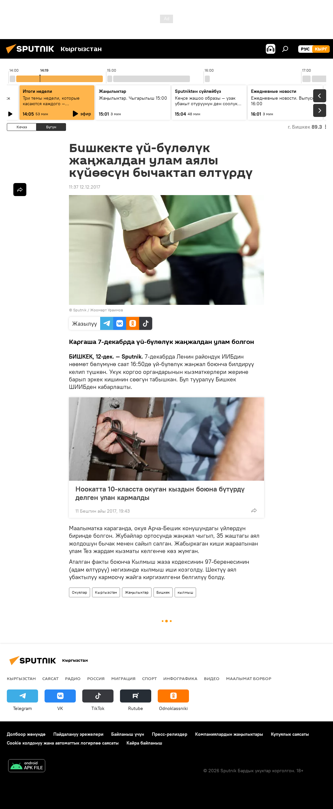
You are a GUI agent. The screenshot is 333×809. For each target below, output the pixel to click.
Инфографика (180, 678)
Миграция (123, 678)
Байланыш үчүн (127, 734)
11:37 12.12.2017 (84, 187)
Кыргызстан (106, 592)
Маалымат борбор (248, 678)
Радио (73, 678)
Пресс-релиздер (169, 734)
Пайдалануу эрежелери (78, 734)
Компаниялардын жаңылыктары (229, 734)
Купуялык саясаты (290, 734)
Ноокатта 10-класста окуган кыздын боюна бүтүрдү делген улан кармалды (160, 493)
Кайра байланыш (144, 743)
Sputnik (80, 309)
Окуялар (79, 592)
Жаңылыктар (137, 592)
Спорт (149, 678)
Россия (96, 678)
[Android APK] (27, 766)
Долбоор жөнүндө (26, 734)
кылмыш (185, 592)
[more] (253, 510)
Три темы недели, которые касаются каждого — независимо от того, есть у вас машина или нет (55, 106)
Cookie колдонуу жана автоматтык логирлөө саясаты (63, 743)
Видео (212, 678)
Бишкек (163, 592)
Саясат (50, 678)
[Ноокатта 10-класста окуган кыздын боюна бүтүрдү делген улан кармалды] (166, 439)
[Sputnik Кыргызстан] (31, 54)
